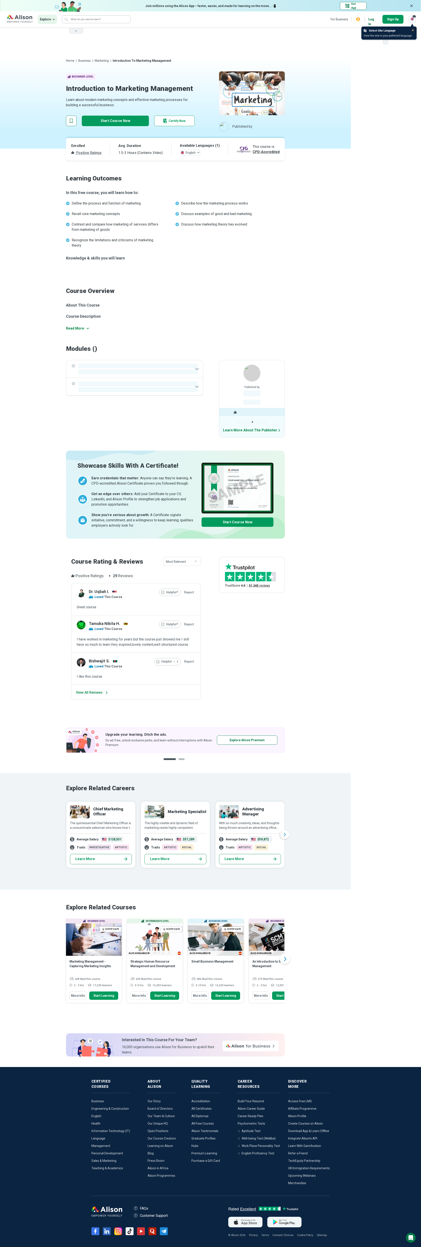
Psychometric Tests (251, 1123)
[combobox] (182, 561)
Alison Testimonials (204, 1131)
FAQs (144, 1208)
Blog (151, 1153)
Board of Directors (160, 1108)
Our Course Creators (162, 1138)
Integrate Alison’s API (302, 1138)
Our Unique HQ (158, 1123)
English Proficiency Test (258, 1153)
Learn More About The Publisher (250, 430)
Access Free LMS (300, 1101)
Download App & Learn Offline (308, 1131)
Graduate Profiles (203, 1138)
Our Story (154, 1101)
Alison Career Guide (251, 1108)
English (96, 1116)
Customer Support (154, 1215)
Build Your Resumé (251, 1101)
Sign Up (393, 19)
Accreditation (200, 1101)
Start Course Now (115, 121)
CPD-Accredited (266, 152)
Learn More (85, 859)
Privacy (253, 1235)
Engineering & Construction (110, 1108)
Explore (45, 19)
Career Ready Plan (250, 1116)
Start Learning (103, 995)
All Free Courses (202, 1123)
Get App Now (234, 740)
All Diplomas (200, 1116)
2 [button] (178, 762)
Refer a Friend (298, 1153)
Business (84, 60)
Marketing (102, 60)
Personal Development (107, 1153)
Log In (371, 20)
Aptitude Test (251, 1131)
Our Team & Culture (161, 1116)
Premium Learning (204, 1153)
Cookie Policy (305, 1235)
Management (100, 1146)
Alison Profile (297, 1116)
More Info (78, 995)
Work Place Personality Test (261, 1146)
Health (95, 1123)
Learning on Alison (160, 1146)
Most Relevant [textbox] (176, 561)
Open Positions (158, 1131)
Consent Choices (283, 1235)
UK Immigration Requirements (309, 1168)
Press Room (156, 1160)
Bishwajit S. (99, 661)
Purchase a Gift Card (205, 1160)
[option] (175, 740)
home (70, 60)
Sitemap (322, 1235)
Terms (265, 1235)
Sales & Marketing (103, 1160)
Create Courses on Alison (305, 1123)
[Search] (66, 19)
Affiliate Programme (302, 1108)
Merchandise (297, 1183)
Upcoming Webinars (302, 1175)
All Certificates (201, 1108)
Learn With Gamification (304, 1146)
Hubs (194, 1146)
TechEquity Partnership (304, 1160)
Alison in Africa (158, 1168)
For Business (339, 19)
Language (98, 1138)
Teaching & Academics (107, 1168)
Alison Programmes (161, 1175)
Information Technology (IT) (110, 1131)
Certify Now (177, 121)
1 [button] (168, 762)
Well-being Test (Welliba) (259, 1138)
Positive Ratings (88, 153)
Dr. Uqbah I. (99, 591)
